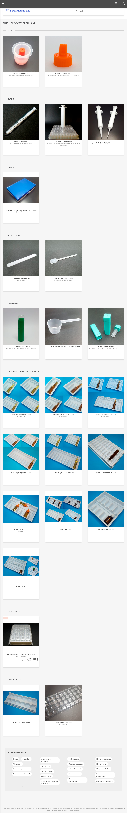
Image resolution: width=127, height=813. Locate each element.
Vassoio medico (46, 776)
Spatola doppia (74, 759)
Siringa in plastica (47, 771)
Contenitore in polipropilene (73, 780)
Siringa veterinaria (75, 774)
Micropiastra (17, 764)
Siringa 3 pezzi (101, 764)
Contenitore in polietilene (104, 781)
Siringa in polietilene (103, 769)
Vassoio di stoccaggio (76, 764)
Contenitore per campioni (21, 769)
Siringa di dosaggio (75, 769)
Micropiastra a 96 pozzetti (21, 774)
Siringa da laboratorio (103, 759)
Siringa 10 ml (45, 766)
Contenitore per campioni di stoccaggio (49, 782)
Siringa (15, 759)
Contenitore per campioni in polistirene (104, 775)
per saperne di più (17, 787)
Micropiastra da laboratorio (46, 760)
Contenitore (26, 759)
